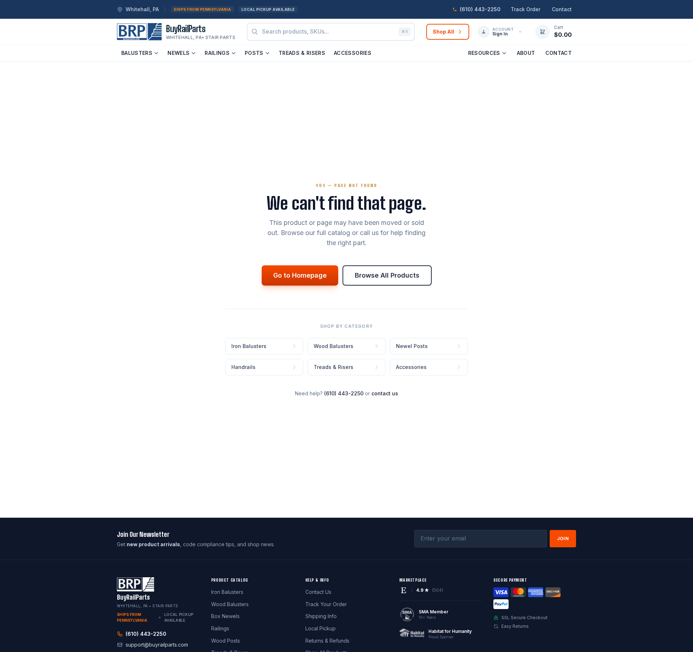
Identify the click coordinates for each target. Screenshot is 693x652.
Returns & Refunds (327, 641)
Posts (254, 53)
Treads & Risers (302, 53)
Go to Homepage (300, 275)
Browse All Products (387, 275)
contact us (384, 393)
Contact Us (318, 592)
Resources (484, 53)
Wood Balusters (230, 604)
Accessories (352, 53)
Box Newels (225, 616)
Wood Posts (225, 641)
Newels (178, 53)
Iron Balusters (227, 592)
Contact (562, 9)
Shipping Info (321, 616)
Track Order (525, 9)
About (526, 53)
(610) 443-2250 (343, 393)
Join (563, 538)
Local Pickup (320, 628)
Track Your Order (326, 604)
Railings (217, 53)
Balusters (136, 53)
